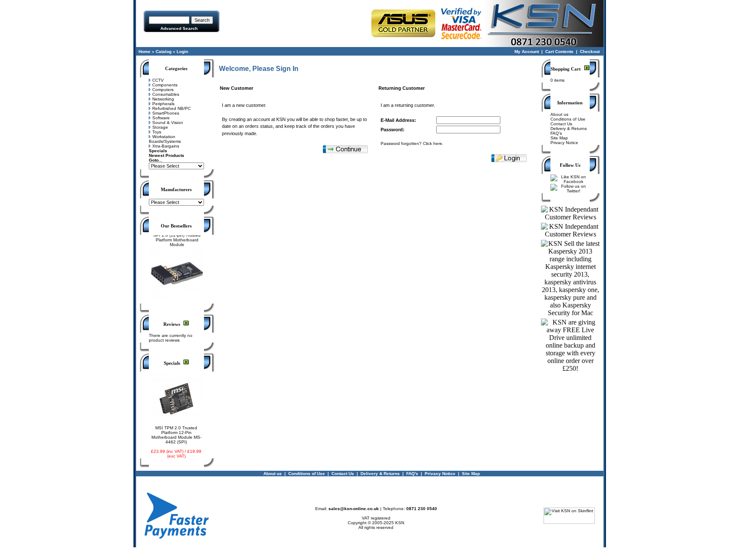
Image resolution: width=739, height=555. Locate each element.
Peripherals (163, 103)
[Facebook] (570, 181)
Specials (158, 150)
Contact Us (561, 123)
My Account (526, 51)
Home (145, 51)
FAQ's (556, 133)
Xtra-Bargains (165, 146)
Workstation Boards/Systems (165, 139)
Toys (156, 132)
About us (559, 114)
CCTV (158, 80)
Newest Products (166, 155)
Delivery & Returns (568, 128)
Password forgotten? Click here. (412, 143)
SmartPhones (165, 113)
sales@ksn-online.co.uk (353, 508)
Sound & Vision (167, 122)
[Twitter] (570, 191)
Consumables (165, 94)
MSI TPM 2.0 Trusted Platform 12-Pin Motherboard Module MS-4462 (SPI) (176, 434)
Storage (160, 127)
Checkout (590, 51)
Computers (163, 89)
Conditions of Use (567, 119)
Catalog (163, 51)
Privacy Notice (564, 142)
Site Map (559, 138)
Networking (163, 99)
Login (182, 51)
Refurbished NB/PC (171, 108)
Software (161, 117)
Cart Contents (559, 51)
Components (164, 85)
